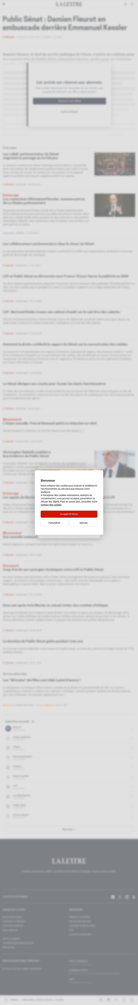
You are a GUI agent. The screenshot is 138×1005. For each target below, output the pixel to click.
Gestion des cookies (51, 504)
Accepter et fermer (69, 514)
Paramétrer (54, 523)
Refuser (84, 523)
